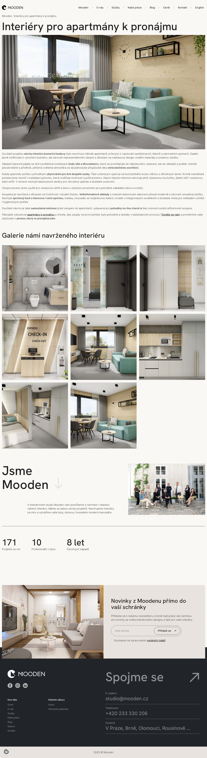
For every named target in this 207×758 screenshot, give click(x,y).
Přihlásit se (164, 630)
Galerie (11, 726)
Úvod (10, 704)
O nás (11, 709)
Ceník (51, 704)
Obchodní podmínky (58, 709)
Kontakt (11, 730)
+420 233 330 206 (126, 713)
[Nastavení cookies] (6, 751)
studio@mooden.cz (126, 698)
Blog (10, 722)
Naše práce (13, 717)
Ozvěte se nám (171, 214)
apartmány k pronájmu (40, 214)
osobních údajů (156, 640)
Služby (11, 713)
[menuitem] (199, 7)
